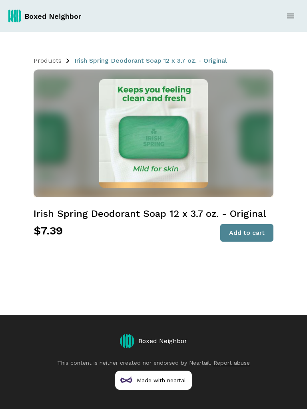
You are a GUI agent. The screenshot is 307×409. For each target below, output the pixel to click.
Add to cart (247, 232)
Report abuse (231, 362)
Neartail (199, 362)
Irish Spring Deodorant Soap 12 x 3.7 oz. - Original (150, 60)
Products (48, 60)
